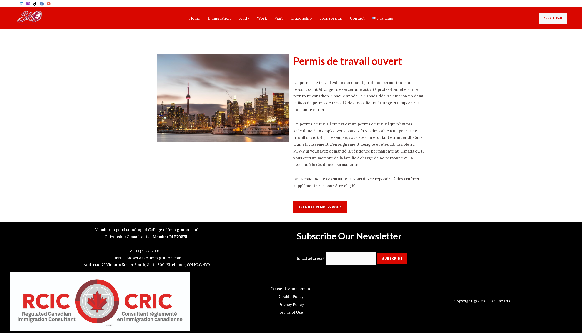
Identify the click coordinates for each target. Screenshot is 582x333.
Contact (357, 18)
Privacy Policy (291, 304)
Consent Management (291, 288)
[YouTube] (49, 4)
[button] (556, 18)
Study (243, 18)
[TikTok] (35, 4)
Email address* (311, 258)
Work (262, 18)
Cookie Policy (291, 296)
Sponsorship (330, 18)
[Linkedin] (21, 4)
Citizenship (301, 18)
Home (194, 18)
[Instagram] (28, 4)
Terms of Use (291, 312)
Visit (279, 18)
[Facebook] (42, 4)
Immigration (219, 18)
